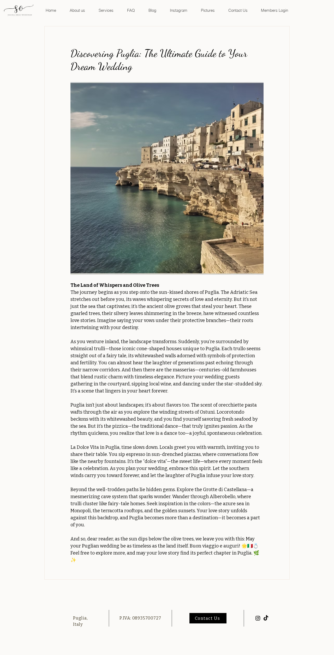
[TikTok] (266, 618)
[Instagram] (258, 618)
